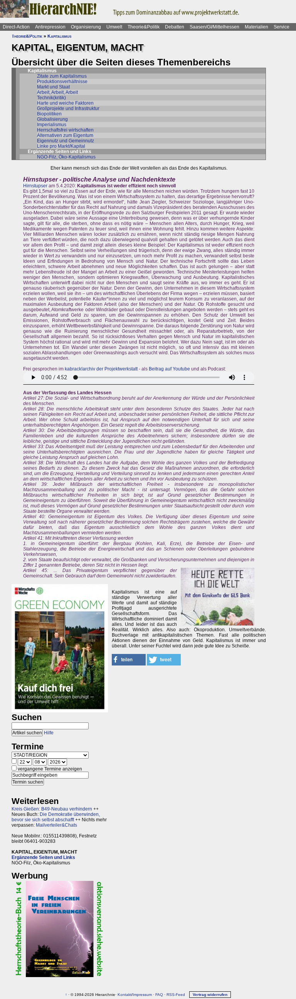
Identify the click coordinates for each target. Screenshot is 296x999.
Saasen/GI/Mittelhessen (214, 27)
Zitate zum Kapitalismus (62, 76)
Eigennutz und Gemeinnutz (65, 140)
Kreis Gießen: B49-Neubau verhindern (52, 809)
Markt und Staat (53, 87)
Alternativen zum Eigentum (65, 135)
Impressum (142, 994)
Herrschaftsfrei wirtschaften (65, 130)
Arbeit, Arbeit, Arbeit (57, 92)
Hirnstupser (35, 185)
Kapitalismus (59, 36)
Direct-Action (16, 27)
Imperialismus (51, 124)
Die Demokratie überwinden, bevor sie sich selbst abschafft (56, 817)
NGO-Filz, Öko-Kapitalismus (66, 157)
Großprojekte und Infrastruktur (68, 108)
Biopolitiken (49, 114)
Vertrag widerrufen (210, 994)
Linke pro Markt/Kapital (61, 146)
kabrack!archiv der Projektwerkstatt (101, 369)
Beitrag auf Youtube (169, 369)
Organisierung (86, 27)
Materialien (256, 27)
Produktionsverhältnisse (62, 81)
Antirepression (50, 27)
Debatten (174, 27)
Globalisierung (52, 119)
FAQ (159, 994)
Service (281, 27)
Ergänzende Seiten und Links (43, 857)
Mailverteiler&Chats (56, 825)
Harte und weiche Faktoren (65, 103)
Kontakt (124, 994)
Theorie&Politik (144, 27)
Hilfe (49, 732)
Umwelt (114, 27)
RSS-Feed (175, 994)
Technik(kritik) (51, 97)
